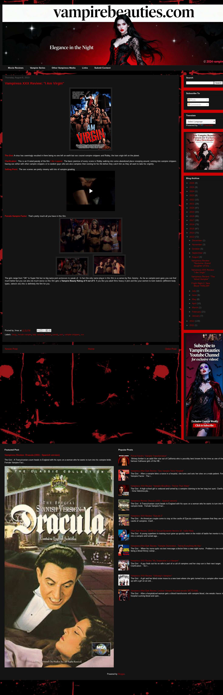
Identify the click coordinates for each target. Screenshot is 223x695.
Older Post (170, 349)
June (194, 295)
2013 (192, 237)
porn (61, 334)
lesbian (48, 334)
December (197, 240)
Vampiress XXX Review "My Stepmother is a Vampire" (155, 561)
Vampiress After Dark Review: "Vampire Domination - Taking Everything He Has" (166, 546)
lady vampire (38, 334)
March (195, 307)
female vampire (24, 334)
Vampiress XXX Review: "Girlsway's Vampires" (151, 576)
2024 (192, 191)
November (197, 244)
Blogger (121, 674)
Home (91, 349)
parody (55, 334)
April (194, 303)
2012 (192, 321)
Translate (208, 125)
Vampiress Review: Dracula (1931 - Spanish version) (32, 455)
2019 (192, 212)
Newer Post (11, 349)
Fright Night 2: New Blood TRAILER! (200, 284)
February (196, 311)
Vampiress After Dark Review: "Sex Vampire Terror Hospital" (157, 471)
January (196, 316)
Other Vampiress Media (64, 68)
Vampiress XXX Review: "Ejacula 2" (147, 516)
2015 (192, 228)
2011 (192, 325)
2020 (192, 208)
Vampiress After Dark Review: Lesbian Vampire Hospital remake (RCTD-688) (164, 591)
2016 (192, 224)
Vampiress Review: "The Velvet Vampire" (203, 277)
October (196, 249)
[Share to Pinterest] (49, 330)
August (195, 257)
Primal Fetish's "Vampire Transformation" (149, 456)
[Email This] (38, 330)
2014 (192, 232)
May (194, 299)
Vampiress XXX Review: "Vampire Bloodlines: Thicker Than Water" (160, 486)
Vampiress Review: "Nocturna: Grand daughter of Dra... (201, 263)
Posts (193, 100)
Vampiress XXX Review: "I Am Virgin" (202, 271)
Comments (195, 104)
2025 (192, 187)
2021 (192, 203)
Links (85, 68)
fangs (14, 334)
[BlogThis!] (41, 330)
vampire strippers (72, 334)
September (197, 253)
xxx (82, 334)
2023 (192, 195)
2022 (192, 199)
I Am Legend (56, 161)
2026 (192, 183)
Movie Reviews (16, 68)
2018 (192, 216)
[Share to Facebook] (46, 330)
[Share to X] (44, 330)
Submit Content (102, 68)
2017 (192, 220)
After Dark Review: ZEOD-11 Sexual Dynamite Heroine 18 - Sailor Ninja (162, 531)
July (194, 291)
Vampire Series (37, 68)
